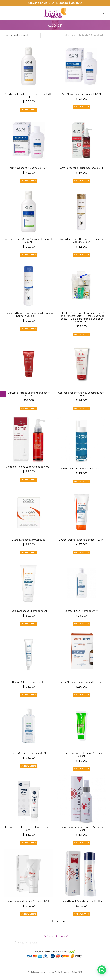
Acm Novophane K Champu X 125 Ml (29, 167)
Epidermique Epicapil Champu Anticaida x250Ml (81, 754)
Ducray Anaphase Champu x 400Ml (28, 610)
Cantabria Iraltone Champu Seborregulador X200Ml (81, 394)
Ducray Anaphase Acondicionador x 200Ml (81, 539)
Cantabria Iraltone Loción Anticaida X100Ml (28, 466)
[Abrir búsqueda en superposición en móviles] (55, 942)
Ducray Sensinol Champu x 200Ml (28, 753)
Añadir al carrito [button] (28, 110)
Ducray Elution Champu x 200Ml (81, 610)
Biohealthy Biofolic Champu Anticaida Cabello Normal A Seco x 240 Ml (29, 314)
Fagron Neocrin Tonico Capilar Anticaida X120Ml (81, 828)
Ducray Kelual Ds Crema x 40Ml (28, 682)
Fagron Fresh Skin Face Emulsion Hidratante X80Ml (28, 828)
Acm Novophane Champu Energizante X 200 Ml (28, 95)
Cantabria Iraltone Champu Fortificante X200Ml (29, 394)
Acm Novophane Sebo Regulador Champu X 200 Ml (28, 240)
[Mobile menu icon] (4, 12)
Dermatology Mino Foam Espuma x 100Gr (81, 468)
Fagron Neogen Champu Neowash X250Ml (28, 901)
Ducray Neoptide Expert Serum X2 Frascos (81, 682)
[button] (42, 2)
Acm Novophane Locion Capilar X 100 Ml (81, 167)
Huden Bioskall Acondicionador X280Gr (81, 901)
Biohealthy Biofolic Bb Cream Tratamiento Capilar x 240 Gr (81, 240)
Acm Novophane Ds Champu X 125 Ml (81, 94)
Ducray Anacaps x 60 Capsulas (28, 539)
